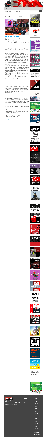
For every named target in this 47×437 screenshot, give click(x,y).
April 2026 (36, 398)
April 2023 (36, 406)
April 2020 (36, 420)
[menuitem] (6, 8)
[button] (5, 119)
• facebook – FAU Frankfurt (37, 432)
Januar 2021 (36, 418)
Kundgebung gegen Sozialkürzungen (35, 371)
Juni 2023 (36, 405)
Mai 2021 (36, 416)
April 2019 (36, 425)
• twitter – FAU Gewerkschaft (37, 434)
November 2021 (36, 413)
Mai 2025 (36, 401)
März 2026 (36, 399)
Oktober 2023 (36, 403)
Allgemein (32, 379)
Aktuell (6, 8)
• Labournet (15, 404)
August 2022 (36, 408)
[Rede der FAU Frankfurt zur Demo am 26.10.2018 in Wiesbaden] (17, 27)
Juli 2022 (35, 409)
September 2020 (36, 419)
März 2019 (36, 426)
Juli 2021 (35, 415)
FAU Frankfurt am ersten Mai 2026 (35, 372)
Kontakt (18, 8)
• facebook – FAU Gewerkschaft (37, 431)
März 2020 (36, 421)
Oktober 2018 (36, 428)
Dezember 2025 (36, 400)
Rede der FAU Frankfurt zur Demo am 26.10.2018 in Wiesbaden (15, 16)
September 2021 (36, 414)
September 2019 (36, 424)
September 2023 (36, 404)
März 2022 (36, 411)
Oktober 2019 (36, 423)
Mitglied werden (14, 8)
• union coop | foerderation (17, 402)
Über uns (10, 8)
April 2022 (36, 410)
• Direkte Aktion (16, 401)
